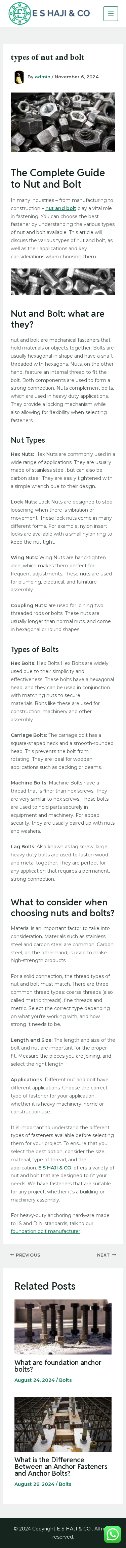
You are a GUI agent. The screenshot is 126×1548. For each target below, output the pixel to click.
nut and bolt (60, 208)
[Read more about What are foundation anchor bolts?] (63, 1326)
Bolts (65, 1380)
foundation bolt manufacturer (45, 1231)
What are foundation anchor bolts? (57, 1366)
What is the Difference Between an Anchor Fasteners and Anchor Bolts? (61, 1466)
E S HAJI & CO (54, 1168)
